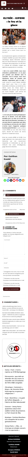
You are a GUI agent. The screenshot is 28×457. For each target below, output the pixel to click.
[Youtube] (14, 180)
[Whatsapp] (5, 180)
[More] (23, 180)
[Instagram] (17, 180)
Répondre (22, 209)
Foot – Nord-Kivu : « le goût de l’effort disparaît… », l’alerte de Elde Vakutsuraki (15, 400)
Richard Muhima (14, 214)
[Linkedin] (20, 180)
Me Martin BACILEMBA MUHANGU (11, 313)
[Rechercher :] (14, 296)
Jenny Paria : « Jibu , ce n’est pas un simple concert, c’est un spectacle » (15, 428)
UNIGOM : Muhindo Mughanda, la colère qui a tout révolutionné (13, 321)
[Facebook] (8, 180)
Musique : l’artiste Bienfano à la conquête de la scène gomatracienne (15, 419)
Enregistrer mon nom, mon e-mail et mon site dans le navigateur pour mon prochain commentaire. (13, 273)
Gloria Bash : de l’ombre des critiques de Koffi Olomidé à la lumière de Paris (13, 332)
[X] (11, 180)
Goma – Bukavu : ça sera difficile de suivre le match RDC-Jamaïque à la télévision (13, 308)
